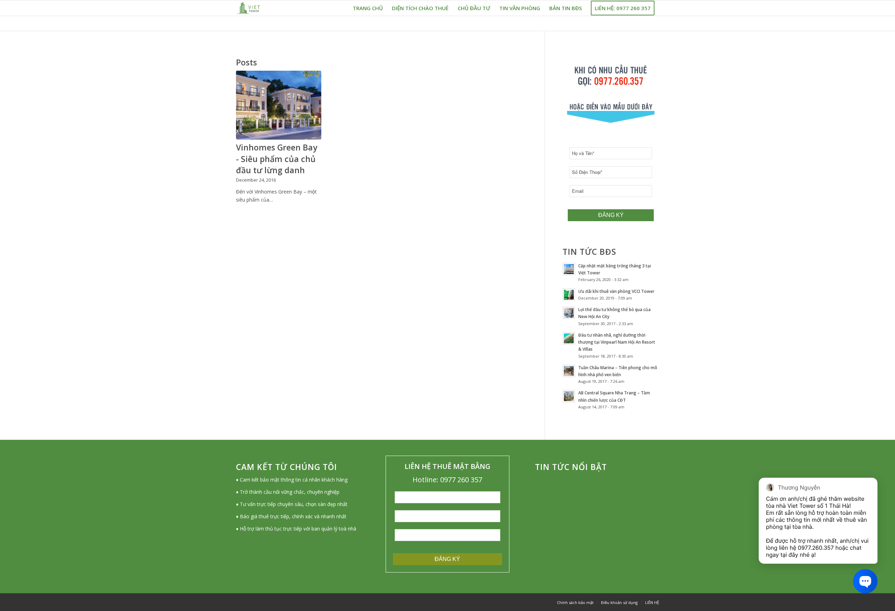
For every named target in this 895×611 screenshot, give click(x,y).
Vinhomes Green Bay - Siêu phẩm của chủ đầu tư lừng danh (276, 158)
